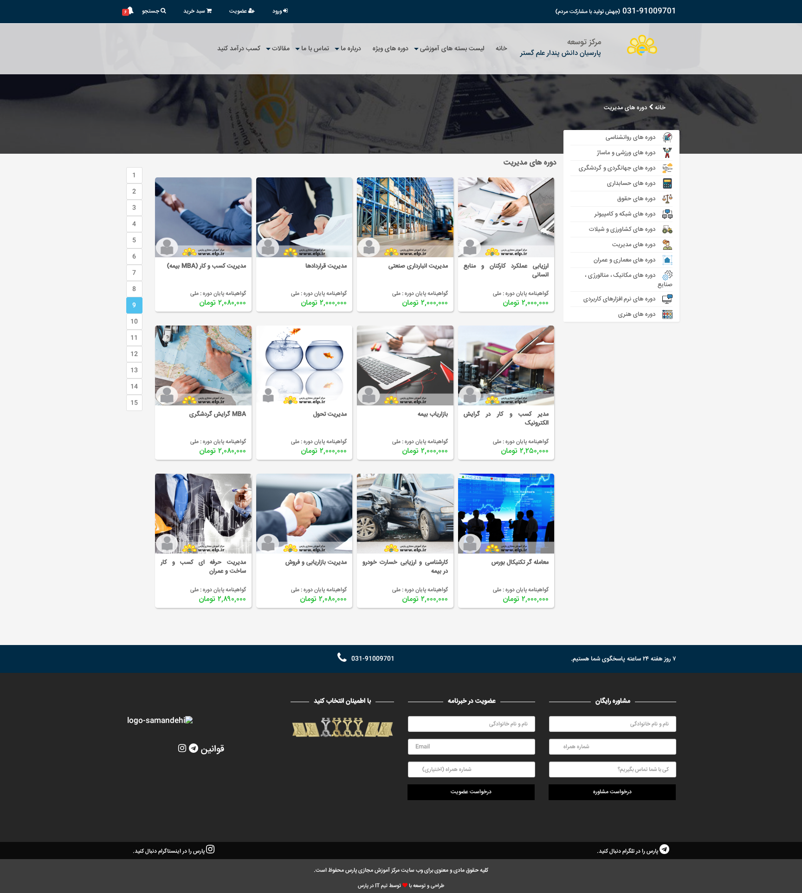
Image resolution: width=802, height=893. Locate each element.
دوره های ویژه (390, 49)
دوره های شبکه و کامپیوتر (625, 214)
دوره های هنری (636, 314)
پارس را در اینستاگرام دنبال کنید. (169, 851)
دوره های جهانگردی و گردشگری (617, 168)
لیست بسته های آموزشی (452, 49)
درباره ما (351, 49)
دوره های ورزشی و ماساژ (626, 152)
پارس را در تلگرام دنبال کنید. (628, 851)
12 (134, 354)
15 (134, 403)
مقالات (281, 49)
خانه (501, 49)
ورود (277, 11)
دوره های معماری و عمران (624, 260)
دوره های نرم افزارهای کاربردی (619, 299)
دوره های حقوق (636, 198)
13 (134, 370)
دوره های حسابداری (631, 183)
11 (134, 338)
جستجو (151, 11)
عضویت (238, 11)
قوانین (212, 749)
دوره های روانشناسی (630, 137)
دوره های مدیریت (625, 108)
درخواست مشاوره (612, 792)
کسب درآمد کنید (238, 49)
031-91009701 (649, 11)
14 (134, 386)
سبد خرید (195, 11)
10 (134, 321)
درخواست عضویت (471, 792)
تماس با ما (315, 49)
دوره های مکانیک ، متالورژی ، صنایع (629, 280)
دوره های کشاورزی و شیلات (622, 229)
